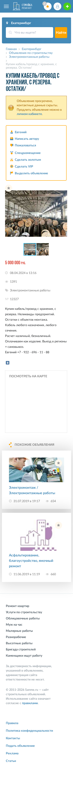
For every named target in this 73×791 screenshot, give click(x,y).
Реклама (12, 753)
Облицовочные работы (23, 618)
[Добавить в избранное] (8, 188)
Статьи (11, 761)
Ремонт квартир (17, 606)
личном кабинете (29, 114)
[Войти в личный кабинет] (57, 6)
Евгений (20, 132)
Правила (12, 723)
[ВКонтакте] (7, 362)
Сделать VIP (24, 166)
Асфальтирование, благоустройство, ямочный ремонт (31, 561)
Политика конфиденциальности (29, 730)
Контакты (13, 738)
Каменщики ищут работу (24, 655)
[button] (64, 188)
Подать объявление (20, 745)
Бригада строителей (21, 649)
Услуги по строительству (24, 612)
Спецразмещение (28, 153)
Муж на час (14, 624)
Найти (61, 33)
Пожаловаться (25, 145)
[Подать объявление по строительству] (67, 6)
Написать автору (27, 138)
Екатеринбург (21, 23)
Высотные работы (19, 643)
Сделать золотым (28, 159)
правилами (30, 703)
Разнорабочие (16, 637)
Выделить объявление (31, 173)
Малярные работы (19, 630)
